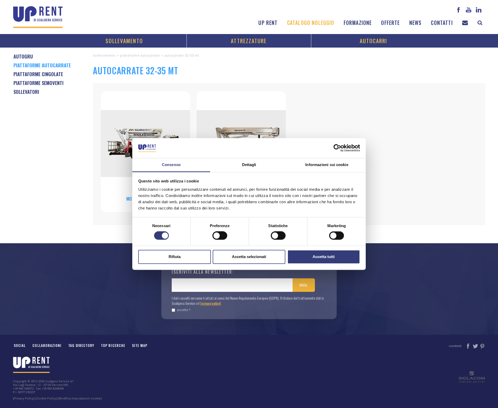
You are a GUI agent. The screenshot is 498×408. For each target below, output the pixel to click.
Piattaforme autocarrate (140, 55)
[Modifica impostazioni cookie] (80, 398)
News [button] (415, 23)
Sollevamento (124, 41)
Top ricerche (113, 345)
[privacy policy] (210, 303)
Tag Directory (81, 345)
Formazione (358, 23)
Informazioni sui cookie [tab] (326, 164)
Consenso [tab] (171, 164)
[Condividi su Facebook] (468, 346)
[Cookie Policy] (46, 398)
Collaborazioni (46, 345)
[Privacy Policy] (23, 398)
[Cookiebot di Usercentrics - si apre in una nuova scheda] (337, 148)
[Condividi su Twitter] (475, 346)
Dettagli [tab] (249, 164)
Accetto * (183, 310)
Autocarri (374, 41)
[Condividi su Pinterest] (482, 346)
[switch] (219, 236)
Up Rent (268, 23)
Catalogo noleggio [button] (310, 23)
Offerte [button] (390, 23)
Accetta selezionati (249, 256)
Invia (303, 285)
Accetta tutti (324, 256)
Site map (140, 345)
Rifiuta (175, 256)
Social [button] (20, 345)
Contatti (442, 23)
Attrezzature (249, 41)
